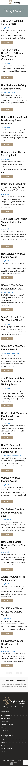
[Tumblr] (15, 706)
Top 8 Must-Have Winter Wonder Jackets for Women (14, 222)
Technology (15, 92)
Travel (13, 28)
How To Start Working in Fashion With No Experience (14, 416)
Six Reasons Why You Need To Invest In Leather (12, 644)
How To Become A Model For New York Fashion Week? (12, 448)
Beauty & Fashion (6, 28)
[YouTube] (19, 706)
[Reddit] (23, 706)
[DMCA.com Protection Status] (14, 764)
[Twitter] (4, 706)
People (19, 455)
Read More (7, 42)
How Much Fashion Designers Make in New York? (13, 545)
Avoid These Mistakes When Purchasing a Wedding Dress (12, 381)
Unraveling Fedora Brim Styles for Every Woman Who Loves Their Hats (13, 187)
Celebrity (14, 455)
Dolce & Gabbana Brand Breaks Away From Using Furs (14, 120)
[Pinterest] (8, 706)
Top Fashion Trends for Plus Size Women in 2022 (13, 512)
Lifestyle (14, 651)
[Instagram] (11, 706)
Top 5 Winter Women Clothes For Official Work (12, 611)
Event (13, 353)
